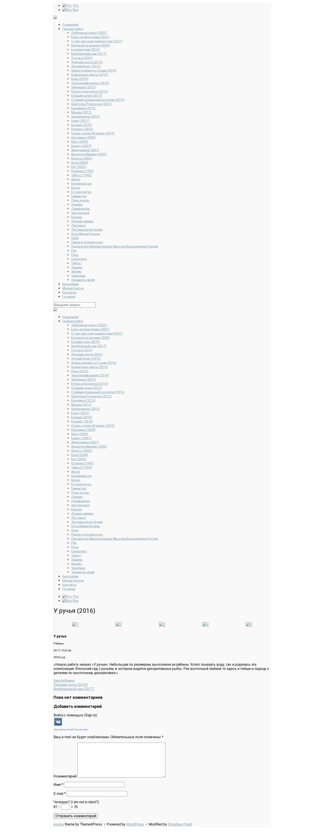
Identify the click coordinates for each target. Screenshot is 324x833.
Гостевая (68, 296)
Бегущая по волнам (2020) (90, 45)
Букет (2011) (80, 121)
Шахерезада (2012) (85, 116)
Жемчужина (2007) (85, 150)
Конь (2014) (79, 79)
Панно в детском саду (87, 242)
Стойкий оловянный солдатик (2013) (98, 100)
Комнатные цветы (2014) (89, 74)
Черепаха (78, 276)
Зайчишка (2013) (83, 87)
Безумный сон (81, 183)
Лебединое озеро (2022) (89, 33)
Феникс (76, 271)
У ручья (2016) (81, 58)
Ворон (75, 188)
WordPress (135, 824)
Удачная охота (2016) (87, 62)
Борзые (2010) (81, 125)
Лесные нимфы (82, 221)
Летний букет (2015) (86, 66)
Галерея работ (73, 29)
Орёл (75, 238)
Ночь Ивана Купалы (85, 234)
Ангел (75, 179)
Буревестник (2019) (85, 49)
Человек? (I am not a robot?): (76, 802)
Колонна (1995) (82, 171)
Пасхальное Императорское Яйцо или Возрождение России (114, 246)
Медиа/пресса (73, 288)
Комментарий (65, 776)
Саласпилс (79, 259)
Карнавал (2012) (83, 108)
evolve (59, 824)
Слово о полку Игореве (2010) (92, 133)
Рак (73, 250)
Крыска (76, 217)
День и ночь (80, 200)
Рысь (75, 255)
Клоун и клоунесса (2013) (89, 91)
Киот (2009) (79, 141)
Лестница (78, 225)
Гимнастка (78, 196)
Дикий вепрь (80, 209)
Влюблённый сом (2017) (88, 54)
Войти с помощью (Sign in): (75, 715)
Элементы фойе (83, 280)
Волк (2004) (79, 162)
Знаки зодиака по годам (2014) (93, 70)
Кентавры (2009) (83, 137)
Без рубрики (64, 680)
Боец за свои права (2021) (90, 37)
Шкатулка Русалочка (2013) (91, 104)
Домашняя (70, 24)
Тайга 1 (76, 263)
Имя (58, 785)
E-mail (60, 794)
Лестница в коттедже (87, 229)
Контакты (69, 292)
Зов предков (80, 213)
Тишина (76, 267)
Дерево (77, 204)
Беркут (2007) (81, 146)
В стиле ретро (81, 192)
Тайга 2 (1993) (81, 175)
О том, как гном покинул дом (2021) (97, 41)
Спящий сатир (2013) (86, 95)
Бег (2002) (78, 167)
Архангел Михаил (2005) (89, 154)
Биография (70, 284)
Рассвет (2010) (82, 129)
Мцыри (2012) (81, 112)
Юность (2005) (81, 158)
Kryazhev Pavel (180, 824)
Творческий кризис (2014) (90, 83)
